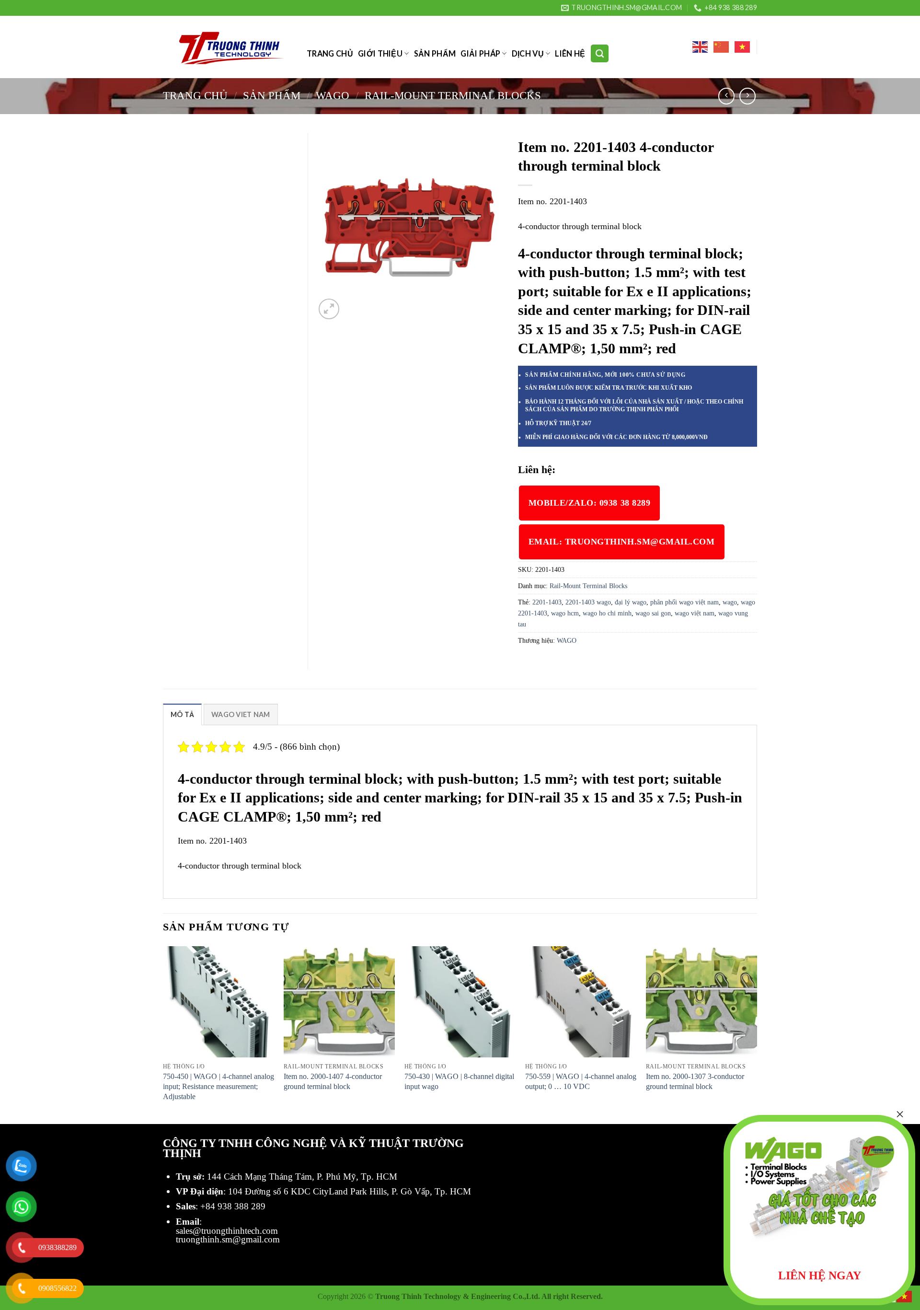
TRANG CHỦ (330, 53)
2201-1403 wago (588, 602)
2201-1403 (547, 602)
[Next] (756, 1034)
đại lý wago (630, 602)
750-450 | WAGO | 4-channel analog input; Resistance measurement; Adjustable (218, 1086)
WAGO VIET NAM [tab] (240, 714)
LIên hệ (570, 53)
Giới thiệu (380, 53)
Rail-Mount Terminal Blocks (453, 95)
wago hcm (565, 613)
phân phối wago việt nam (684, 602)
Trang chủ (195, 95)
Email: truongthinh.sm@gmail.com (622, 541)
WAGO (332, 95)
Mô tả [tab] (182, 714)
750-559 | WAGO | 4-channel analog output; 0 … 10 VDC (580, 1081)
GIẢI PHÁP (480, 53)
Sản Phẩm (435, 53)
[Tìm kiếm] (600, 53)
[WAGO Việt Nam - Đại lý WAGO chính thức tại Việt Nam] (227, 47)
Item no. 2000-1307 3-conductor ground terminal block (695, 1081)
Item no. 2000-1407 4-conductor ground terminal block (333, 1081)
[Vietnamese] (743, 47)
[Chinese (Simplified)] (721, 47)
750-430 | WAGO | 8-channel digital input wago (459, 1081)
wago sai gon (653, 613)
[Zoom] (329, 309)
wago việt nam (694, 613)
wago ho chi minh (607, 613)
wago (730, 602)
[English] (700, 47)
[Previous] (163, 1034)
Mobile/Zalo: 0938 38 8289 (590, 503)
